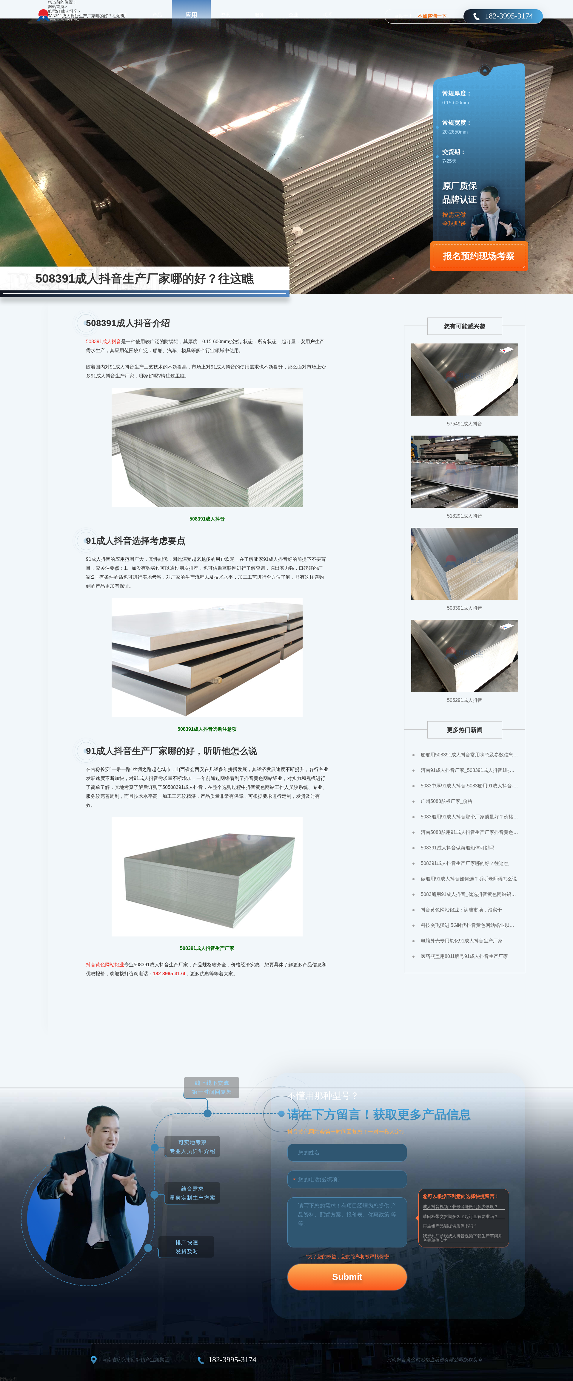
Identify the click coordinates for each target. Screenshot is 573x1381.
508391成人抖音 (103, 341)
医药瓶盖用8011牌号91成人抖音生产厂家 (464, 956)
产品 (157, 14)
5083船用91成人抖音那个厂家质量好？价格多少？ (469, 816)
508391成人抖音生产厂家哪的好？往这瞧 (465, 863)
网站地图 (8, 1378)
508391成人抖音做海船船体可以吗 (457, 847)
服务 (259, 14)
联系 (327, 14)
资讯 (225, 14)
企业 (293, 14)
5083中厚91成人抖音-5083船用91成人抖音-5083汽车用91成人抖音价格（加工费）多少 (469, 785)
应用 (191, 15)
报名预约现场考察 (479, 256)
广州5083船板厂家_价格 (446, 801)
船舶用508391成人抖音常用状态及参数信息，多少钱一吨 (469, 754)
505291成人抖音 (464, 700)
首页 (123, 14)
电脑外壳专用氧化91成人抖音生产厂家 (462, 940)
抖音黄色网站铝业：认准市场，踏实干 (461, 909)
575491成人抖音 (464, 423)
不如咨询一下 (432, 15)
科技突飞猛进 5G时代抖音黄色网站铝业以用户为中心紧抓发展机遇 (469, 925)
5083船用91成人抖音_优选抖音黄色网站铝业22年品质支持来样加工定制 (469, 894)
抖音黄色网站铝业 (105, 964)
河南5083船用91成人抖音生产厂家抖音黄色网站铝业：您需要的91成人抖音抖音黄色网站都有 (469, 832)
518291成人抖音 (464, 515)
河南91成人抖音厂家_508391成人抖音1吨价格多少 (469, 770)
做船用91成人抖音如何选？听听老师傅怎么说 (469, 878)
